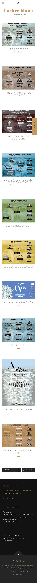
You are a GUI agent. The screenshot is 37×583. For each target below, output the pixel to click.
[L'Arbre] (18, 3)
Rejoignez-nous (9, 498)
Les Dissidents (29, 568)
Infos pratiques (13, 571)
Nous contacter (10, 522)
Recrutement (24, 571)
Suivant (29, 470)
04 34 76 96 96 (11, 568)
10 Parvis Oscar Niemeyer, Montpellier (22, 565)
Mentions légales (18, 574)
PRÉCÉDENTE (9, 470)
